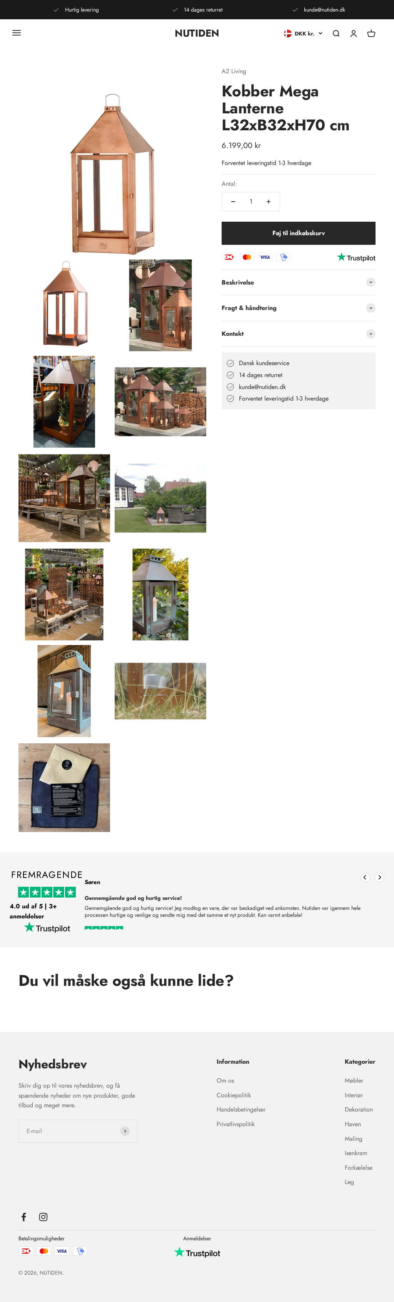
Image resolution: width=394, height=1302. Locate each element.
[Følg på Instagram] (43, 1217)
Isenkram (356, 1153)
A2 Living (234, 71)
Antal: (229, 183)
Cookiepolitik (234, 1095)
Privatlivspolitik (236, 1124)
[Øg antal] (268, 201)
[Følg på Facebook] (23, 1217)
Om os (225, 1080)
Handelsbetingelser (241, 1109)
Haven (353, 1124)
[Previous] (365, 877)
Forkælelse (358, 1167)
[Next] (379, 877)
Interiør (354, 1095)
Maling (353, 1138)
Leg (349, 1181)
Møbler (354, 1080)
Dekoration (359, 1109)
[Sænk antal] (233, 201)
